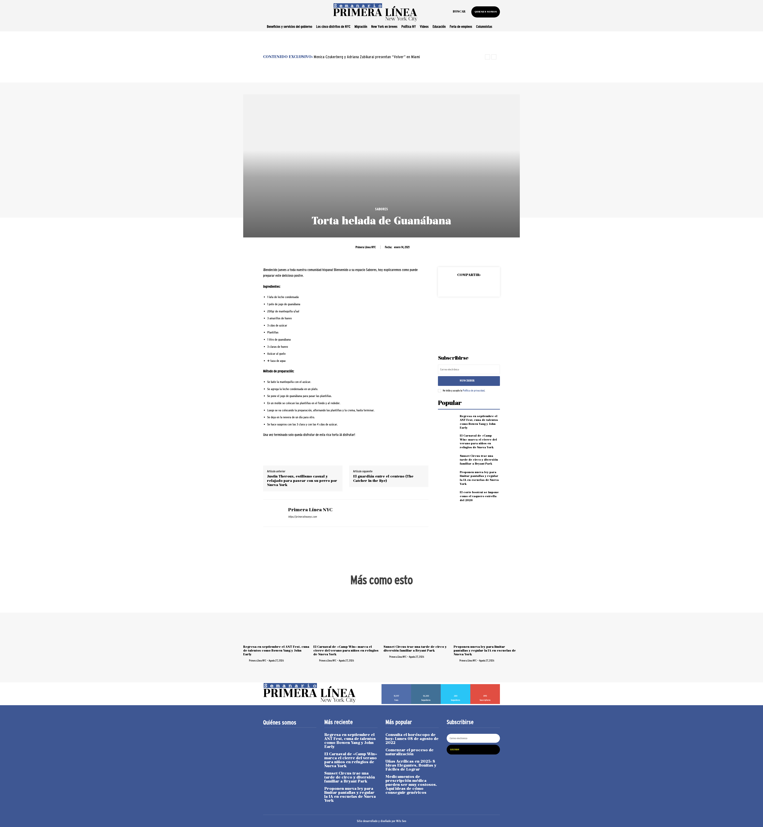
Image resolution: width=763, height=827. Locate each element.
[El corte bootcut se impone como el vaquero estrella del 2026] (447, 496)
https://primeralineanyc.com (302, 516)
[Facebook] (450, 285)
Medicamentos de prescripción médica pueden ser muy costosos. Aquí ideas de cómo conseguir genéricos (411, 785)
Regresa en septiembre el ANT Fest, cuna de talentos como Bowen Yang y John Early (276, 650)
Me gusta (396, 685)
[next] (493, 56)
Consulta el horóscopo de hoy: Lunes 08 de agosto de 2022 (412, 739)
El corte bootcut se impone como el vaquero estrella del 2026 (479, 496)
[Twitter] (460, 285)
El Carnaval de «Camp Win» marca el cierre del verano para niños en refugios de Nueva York (346, 650)
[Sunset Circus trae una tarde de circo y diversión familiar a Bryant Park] (447, 459)
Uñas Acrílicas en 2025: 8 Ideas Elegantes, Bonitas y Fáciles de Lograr (410, 766)
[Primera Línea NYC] (272, 513)
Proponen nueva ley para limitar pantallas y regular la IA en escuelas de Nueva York (485, 650)
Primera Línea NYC (365, 247)
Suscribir (467, 381)
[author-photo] (245, 660)
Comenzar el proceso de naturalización (409, 752)
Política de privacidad (473, 390)
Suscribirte (485, 685)
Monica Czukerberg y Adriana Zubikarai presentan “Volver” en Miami (367, 57)
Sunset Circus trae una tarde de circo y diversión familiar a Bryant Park (479, 460)
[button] (459, 12)
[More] (487, 285)
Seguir (426, 685)
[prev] (487, 56)
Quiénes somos (279, 722)
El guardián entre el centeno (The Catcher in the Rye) (383, 479)
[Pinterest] (469, 285)
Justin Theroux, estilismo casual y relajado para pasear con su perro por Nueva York (302, 481)
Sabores (381, 209)
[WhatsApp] (478, 285)
